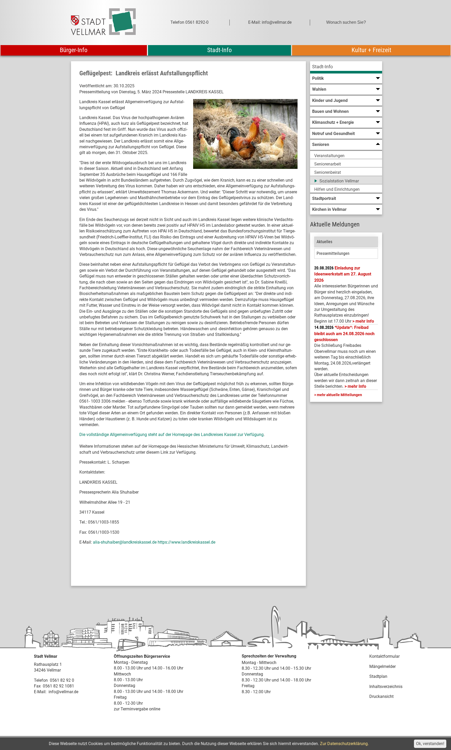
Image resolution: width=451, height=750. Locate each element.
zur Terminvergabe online (137, 708)
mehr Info (364, 321)
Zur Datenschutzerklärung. (344, 743)
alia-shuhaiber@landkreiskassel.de (125, 542)
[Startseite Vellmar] (109, 22)
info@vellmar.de (63, 691)
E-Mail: (40, 691)
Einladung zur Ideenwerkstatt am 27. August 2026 (342, 274)
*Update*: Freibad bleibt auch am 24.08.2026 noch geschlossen (344, 333)
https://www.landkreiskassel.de (186, 542)
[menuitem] (346, 67)
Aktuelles (324, 241)
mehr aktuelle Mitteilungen (339, 395)
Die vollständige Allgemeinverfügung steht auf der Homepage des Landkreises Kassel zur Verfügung (171, 434)
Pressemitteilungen (333, 253)
